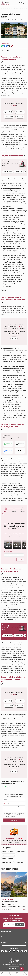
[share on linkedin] (7, 46)
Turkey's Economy (7, 862)
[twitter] (10, 951)
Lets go (14, 338)
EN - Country (13, 968)
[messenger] (21, 951)
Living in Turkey (20, 862)
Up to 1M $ (20, 117)
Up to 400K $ (9, 117)
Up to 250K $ (20, 112)
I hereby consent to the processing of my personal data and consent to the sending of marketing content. (14, 815)
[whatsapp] (18, 951)
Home (2, 8)
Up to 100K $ (8, 112)
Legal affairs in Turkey (8, 855)
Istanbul (8, 172)
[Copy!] (2, 62)
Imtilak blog (10, 8)
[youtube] (2, 951)
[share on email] (12, 46)
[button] (5, 803)
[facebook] (6, 951)
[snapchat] (25, 951)
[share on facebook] (4, 46)
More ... (20, 451)
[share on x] (9, 46)
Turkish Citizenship (7, 858)
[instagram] (14, 951)
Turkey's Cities (21, 851)
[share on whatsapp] (2, 46)
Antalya (18, 172)
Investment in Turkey (21, 8)
